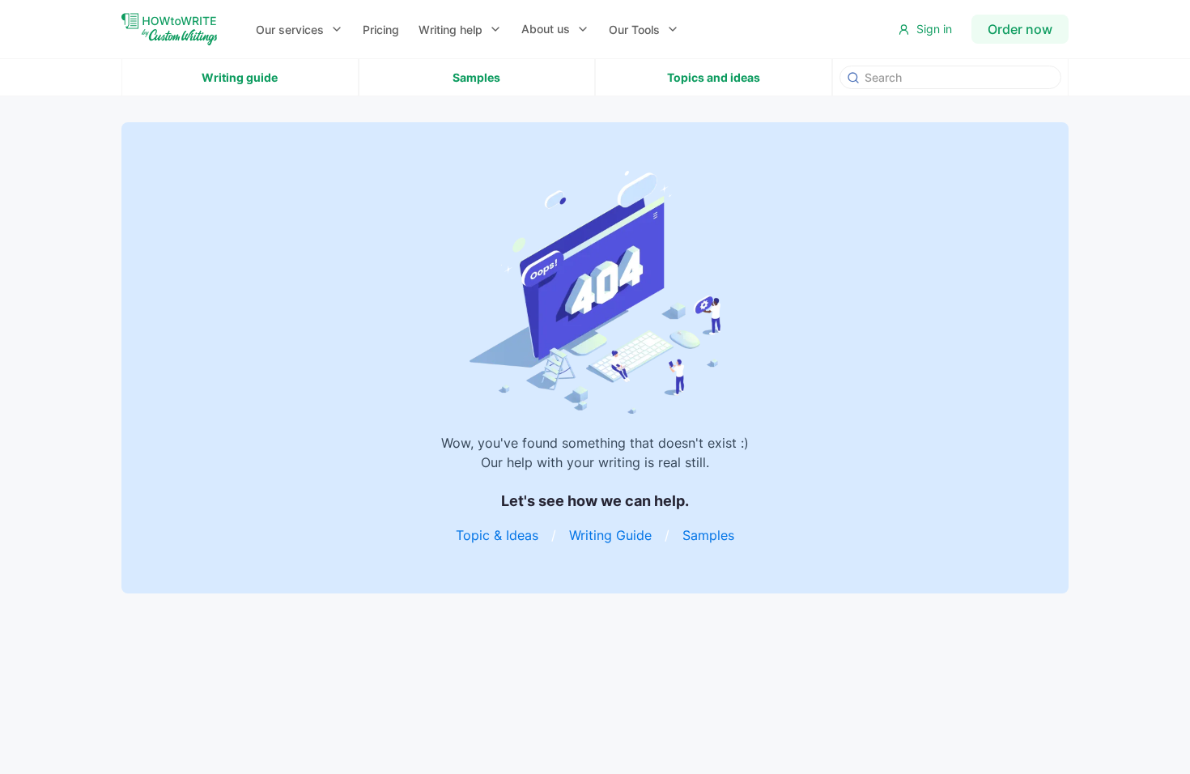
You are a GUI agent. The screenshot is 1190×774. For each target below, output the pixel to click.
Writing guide (240, 77)
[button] (299, 29)
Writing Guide (610, 535)
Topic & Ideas (497, 535)
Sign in (934, 29)
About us (545, 29)
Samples (476, 77)
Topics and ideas (713, 77)
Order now (1020, 29)
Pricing (381, 29)
